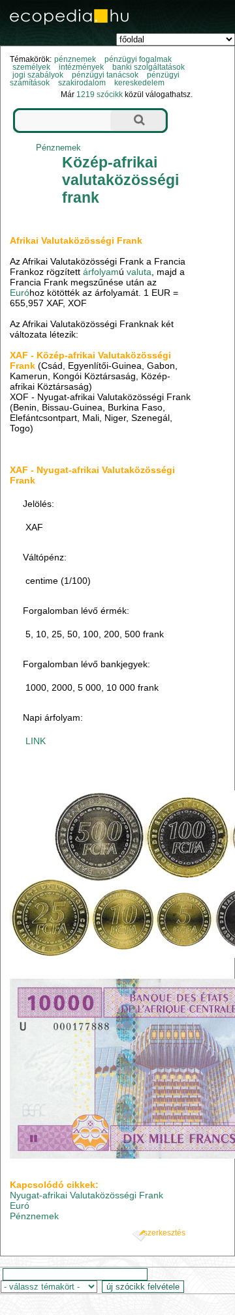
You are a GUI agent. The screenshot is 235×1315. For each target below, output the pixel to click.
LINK (35, 741)
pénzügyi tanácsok (105, 75)
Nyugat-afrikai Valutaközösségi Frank (86, 1195)
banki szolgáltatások (148, 67)
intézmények (81, 67)
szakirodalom (82, 83)
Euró (19, 292)
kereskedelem (139, 83)
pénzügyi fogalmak (138, 59)
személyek (31, 67)
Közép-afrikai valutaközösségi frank (120, 180)
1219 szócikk (99, 94)
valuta (139, 272)
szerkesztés (164, 1233)
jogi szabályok (37, 75)
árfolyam (101, 272)
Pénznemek (58, 147)
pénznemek (75, 59)
